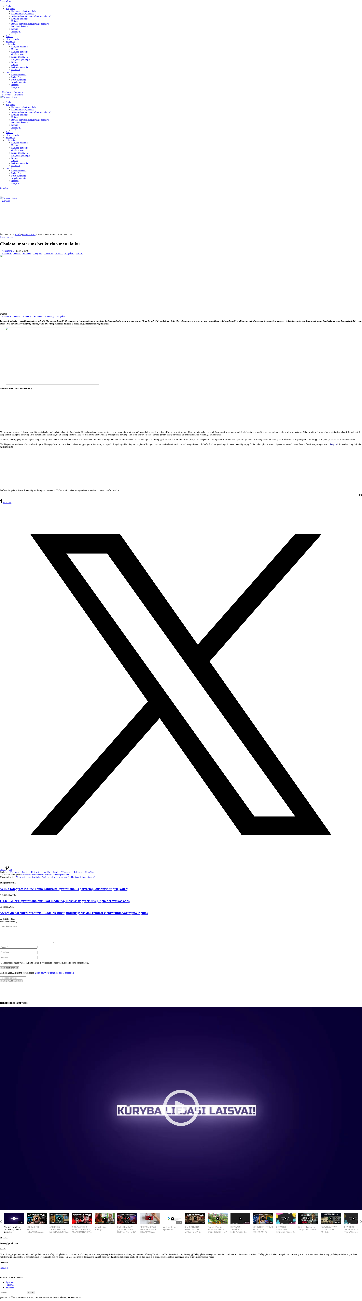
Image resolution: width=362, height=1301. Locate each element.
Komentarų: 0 (8, 251)
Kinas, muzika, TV (19, 57)
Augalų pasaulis (18, 82)
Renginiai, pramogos (20, 59)
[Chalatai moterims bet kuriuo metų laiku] (46, 311)
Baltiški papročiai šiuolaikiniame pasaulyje (30, 24)
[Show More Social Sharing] (84, 253)
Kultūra (14, 21)
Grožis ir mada (17, 54)
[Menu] (1, 196)
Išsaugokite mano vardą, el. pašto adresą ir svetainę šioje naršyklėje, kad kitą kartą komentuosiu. (46, 963)
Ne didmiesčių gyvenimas (22, 13)
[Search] (1, 193)
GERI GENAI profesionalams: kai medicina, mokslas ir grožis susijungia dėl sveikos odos (65, 901)
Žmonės (9, 36)
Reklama (10, 1285)
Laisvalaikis (11, 44)
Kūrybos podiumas (19, 46)
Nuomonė (10, 41)
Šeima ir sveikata (18, 74)
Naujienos (10, 8)
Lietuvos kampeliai (19, 67)
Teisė (13, 34)
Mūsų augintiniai (18, 80)
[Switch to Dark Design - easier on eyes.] (1, 190)
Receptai (15, 85)
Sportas (14, 64)
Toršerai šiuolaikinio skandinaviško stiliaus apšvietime (45, 874)
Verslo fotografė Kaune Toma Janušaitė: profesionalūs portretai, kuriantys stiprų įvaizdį (64, 889)
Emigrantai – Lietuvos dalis (23, 11)
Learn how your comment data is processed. (54, 973)
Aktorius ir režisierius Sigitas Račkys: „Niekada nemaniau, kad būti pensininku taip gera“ (55, 877)
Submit (31, 1292)
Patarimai (15, 69)
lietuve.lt (4, 1268)
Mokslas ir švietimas (20, 26)
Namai (9, 72)
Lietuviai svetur (13, 39)
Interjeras (15, 87)
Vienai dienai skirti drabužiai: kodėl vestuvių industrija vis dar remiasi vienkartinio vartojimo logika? (74, 913)
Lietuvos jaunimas (19, 19)
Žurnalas (4, 188)
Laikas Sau (16, 77)
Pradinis (9, 6)
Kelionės (15, 49)
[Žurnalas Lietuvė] (8, 97)
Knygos (14, 62)
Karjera (14, 29)
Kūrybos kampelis (19, 52)
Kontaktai (10, 1287)
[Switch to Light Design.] (3, 190)
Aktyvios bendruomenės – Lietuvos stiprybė (31, 16)
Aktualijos (16, 31)
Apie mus (10, 1282)
